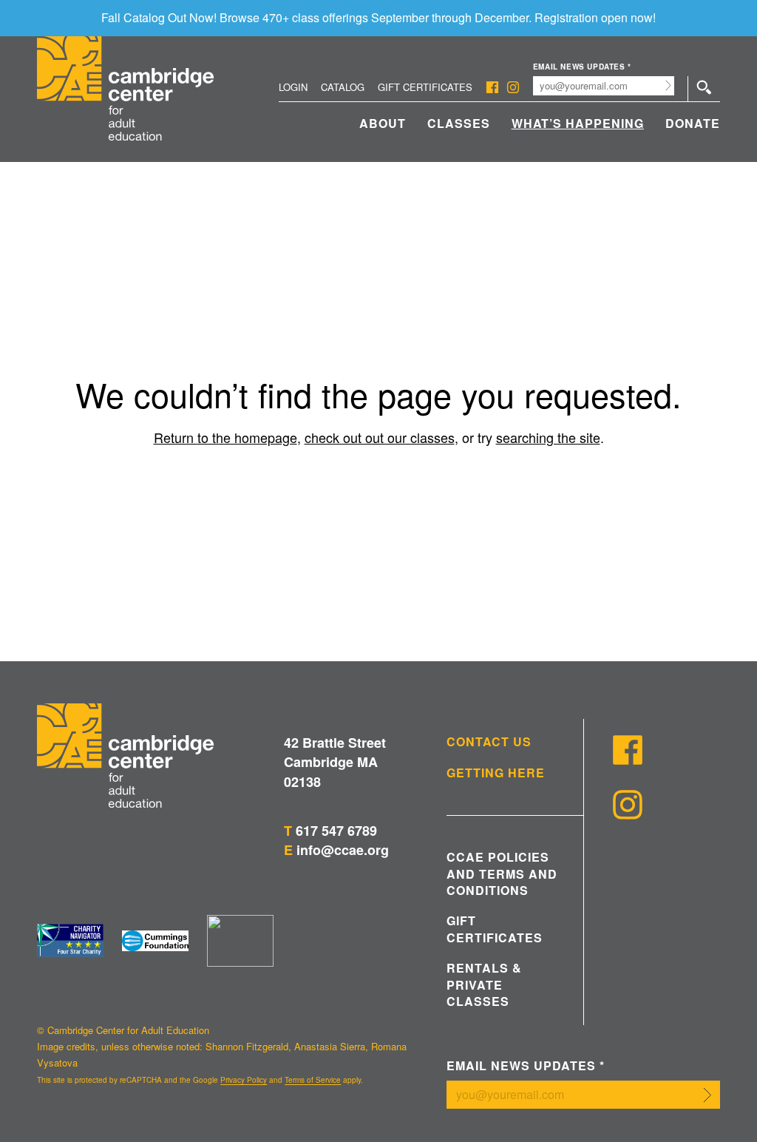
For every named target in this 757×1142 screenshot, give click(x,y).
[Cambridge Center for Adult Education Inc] (240, 941)
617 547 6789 (336, 830)
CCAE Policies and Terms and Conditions (502, 874)
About (382, 123)
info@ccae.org (342, 849)
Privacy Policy (243, 1080)
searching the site (548, 437)
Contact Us (489, 742)
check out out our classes (380, 437)
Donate (692, 123)
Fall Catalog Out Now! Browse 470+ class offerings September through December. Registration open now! (378, 17)
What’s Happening (578, 123)
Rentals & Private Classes (484, 985)
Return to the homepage (225, 437)
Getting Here (496, 773)
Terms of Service (313, 1080)
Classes (458, 123)
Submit (668, 85)
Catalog (342, 87)
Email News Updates (582, 67)
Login (293, 87)
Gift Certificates (425, 87)
